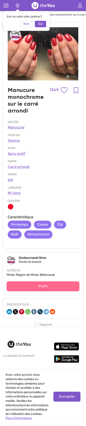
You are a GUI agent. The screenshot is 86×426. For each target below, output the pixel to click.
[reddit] (52, 311)
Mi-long (14, 193)
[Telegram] (46, 311)
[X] (15, 311)
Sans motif (16, 154)
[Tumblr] (34, 311)
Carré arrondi (19, 167)
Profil (43, 286)
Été (60, 224)
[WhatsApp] (27, 311)
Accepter (67, 396)
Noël (14, 234)
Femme (14, 140)
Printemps (19, 224)
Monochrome (38, 234)
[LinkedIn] (9, 311)
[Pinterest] (21, 311)
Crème (42, 224)
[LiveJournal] (40, 311)
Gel (10, 180)
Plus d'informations (19, 418)
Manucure (16, 127)
